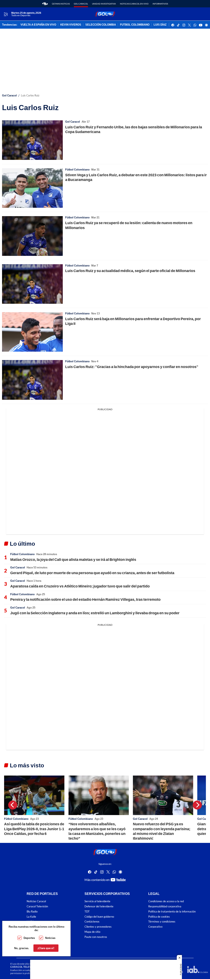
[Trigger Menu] (5, 14)
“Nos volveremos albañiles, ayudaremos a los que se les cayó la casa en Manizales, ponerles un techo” (97, 831)
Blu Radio (32, 911)
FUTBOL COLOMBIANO (135, 24)
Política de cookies (159, 916)
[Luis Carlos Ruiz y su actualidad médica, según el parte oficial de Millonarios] (32, 284)
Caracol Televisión (37, 906)
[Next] (197, 805)
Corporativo (155, 926)
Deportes (29, 937)
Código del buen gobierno (99, 916)
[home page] (45, 3)
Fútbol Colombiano (77, 169)
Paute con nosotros (95, 937)
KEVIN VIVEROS (70, 24)
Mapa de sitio (92, 931)
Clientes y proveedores (98, 926)
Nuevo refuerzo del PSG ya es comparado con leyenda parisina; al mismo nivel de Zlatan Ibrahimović (161, 831)
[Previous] (12, 805)
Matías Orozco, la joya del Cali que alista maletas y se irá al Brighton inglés (73, 559)
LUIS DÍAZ (160, 24)
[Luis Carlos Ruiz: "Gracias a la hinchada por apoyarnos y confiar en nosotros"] (32, 380)
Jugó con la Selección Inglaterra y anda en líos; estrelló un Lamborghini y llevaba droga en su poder (94, 613)
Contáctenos (91, 921)
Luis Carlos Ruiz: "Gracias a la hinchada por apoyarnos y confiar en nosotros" (131, 366)
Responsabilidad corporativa (164, 906)
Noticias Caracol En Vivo (134, 4)
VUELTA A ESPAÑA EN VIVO (38, 24)
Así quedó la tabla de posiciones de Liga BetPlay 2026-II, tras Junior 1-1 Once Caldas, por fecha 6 (34, 829)
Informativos (160, 4)
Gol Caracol (81, 4)
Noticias (50, 937)
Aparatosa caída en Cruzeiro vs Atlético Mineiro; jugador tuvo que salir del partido (80, 586)
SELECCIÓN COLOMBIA (100, 24)
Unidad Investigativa (104, 4)
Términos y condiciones (161, 921)
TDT (87, 911)
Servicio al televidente (97, 901)
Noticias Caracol (36, 901)
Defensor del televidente (98, 906)
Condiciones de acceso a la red (166, 901)
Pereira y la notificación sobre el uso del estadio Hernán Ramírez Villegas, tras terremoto (85, 599)
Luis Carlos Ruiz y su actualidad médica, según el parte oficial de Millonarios (130, 270)
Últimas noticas (61, 4)
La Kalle (31, 916)
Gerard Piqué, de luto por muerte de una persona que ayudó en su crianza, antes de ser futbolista (92, 572)
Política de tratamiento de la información (172, 911)
